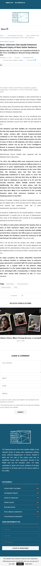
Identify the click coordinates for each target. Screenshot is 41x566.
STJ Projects (20, 2)
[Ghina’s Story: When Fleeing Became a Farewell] (20, 321)
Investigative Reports (21, 493)
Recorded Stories (21, 507)
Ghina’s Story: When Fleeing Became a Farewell (20, 338)
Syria (15, 287)
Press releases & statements (21, 512)
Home (2, 35)
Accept (20, 564)
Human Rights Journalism (15, 35)
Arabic (21, 60)
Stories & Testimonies (21, 498)
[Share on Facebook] (25, 296)
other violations (22, 284)
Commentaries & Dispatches (21, 516)
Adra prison (10, 284)
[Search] (39, 29)
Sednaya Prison (6, 287)
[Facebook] (18, 6)
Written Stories (21, 502)
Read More (28, 564)
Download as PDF (28, 57)
